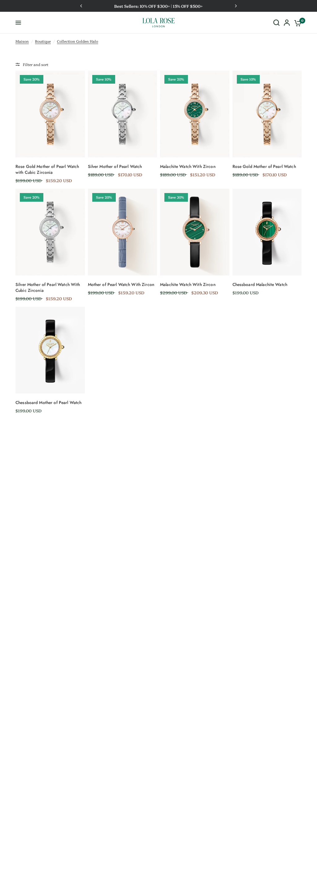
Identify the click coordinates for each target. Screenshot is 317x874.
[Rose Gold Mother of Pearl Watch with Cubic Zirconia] (50, 114)
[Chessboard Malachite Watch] (267, 232)
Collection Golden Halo (77, 41)
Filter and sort (35, 64)
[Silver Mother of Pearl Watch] (122, 114)
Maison (22, 41)
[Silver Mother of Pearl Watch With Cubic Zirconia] (50, 232)
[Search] (276, 22)
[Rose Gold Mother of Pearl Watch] (267, 114)
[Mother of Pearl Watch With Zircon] (122, 232)
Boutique (43, 41)
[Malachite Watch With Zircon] (194, 114)
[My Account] (287, 22)
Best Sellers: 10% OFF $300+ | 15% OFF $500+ (110, 6)
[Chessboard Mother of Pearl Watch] (50, 350)
